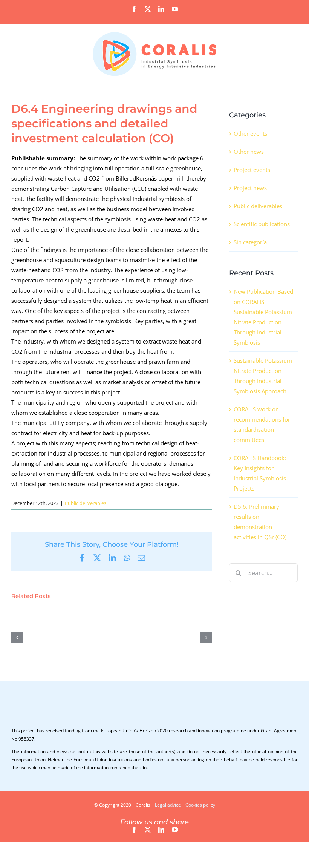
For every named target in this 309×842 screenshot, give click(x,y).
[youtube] (175, 830)
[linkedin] (161, 830)
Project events (252, 169)
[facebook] (134, 830)
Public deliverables (85, 503)
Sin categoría (250, 242)
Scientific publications (262, 224)
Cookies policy (200, 805)
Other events (250, 133)
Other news (249, 151)
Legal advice (168, 805)
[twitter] (148, 830)
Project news (250, 188)
